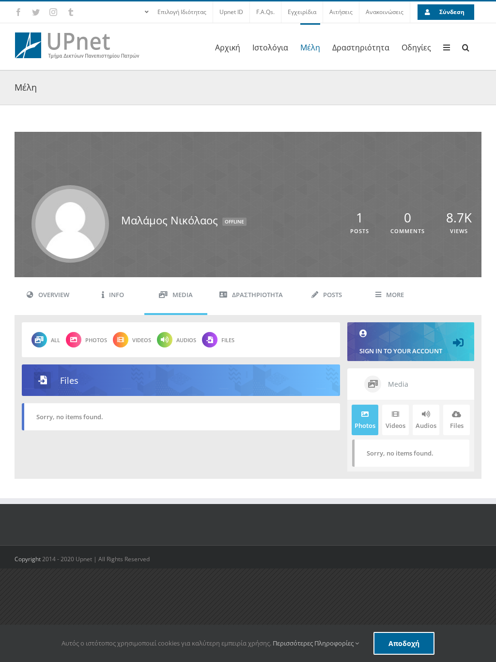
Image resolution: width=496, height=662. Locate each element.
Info (116, 295)
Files (227, 340)
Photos (96, 340)
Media (182, 295)
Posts (332, 295)
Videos (141, 340)
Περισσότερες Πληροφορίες (314, 643)
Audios (186, 340)
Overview (53, 295)
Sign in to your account (400, 351)
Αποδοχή (403, 643)
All (55, 340)
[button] (465, 46)
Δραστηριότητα (257, 295)
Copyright (28, 559)
